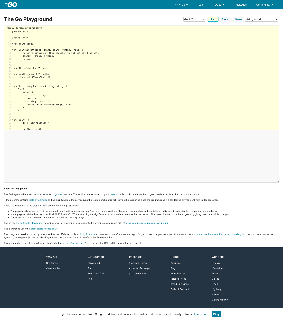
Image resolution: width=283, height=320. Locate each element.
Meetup (216, 294)
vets (113, 194)
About (174, 256)
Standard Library (138, 263)
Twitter (215, 273)
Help (90, 278)
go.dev (58, 194)
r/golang (216, 289)
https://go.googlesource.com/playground (146, 223)
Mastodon (217, 268)
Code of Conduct (179, 289)
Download (175, 263)
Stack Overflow (96, 273)
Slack (215, 284)
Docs (220, 5)
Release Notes (178, 278)
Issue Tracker (177, 273)
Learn (201, 4)
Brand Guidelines (179, 284)
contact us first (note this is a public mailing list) (220, 234)
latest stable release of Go (44, 228)
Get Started (96, 256)
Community (265, 5)
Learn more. (201, 314)
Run (213, 19)
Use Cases (51, 263)
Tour (90, 268)
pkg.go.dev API (137, 273)
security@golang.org (72, 243)
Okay (216, 314)
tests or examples (38, 200)
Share (238, 19)
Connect (218, 256)
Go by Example (87, 234)
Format (225, 19)
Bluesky (216, 263)
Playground (94, 263)
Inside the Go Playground (29, 223)
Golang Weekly (220, 299)
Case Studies (53, 268)
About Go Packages (139, 268)
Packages (241, 4)
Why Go (182, 5)
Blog (172, 268)
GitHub (215, 278)
